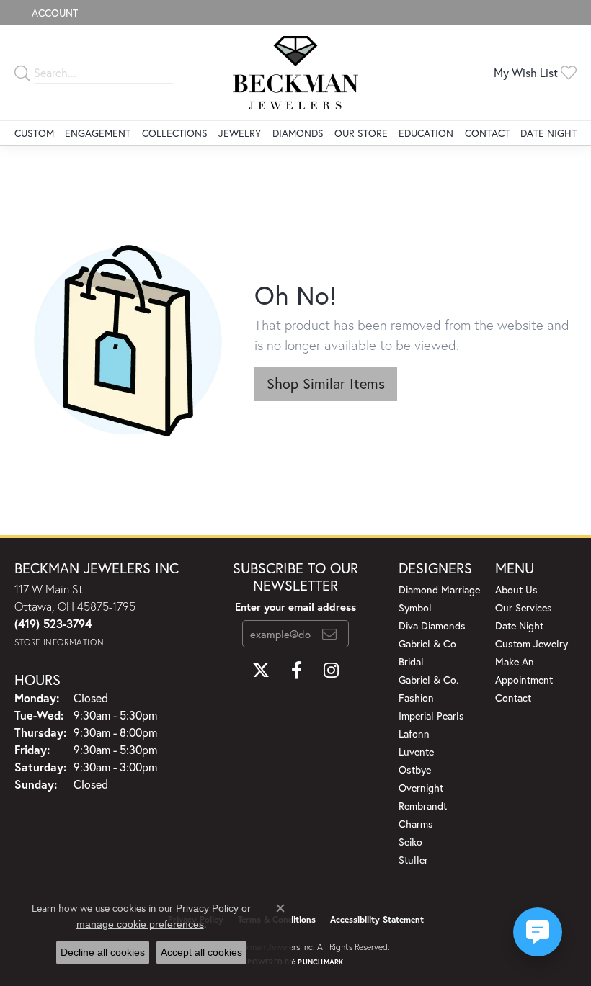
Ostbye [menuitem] (415, 769)
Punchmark (320, 962)
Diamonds (298, 133)
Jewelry (239, 133)
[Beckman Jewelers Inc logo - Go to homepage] (295, 72)
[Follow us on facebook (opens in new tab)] (296, 670)
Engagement (97, 133)
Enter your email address (295, 607)
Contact (487, 133)
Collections (175, 133)
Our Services (523, 607)
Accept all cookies (201, 952)
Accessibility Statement (377, 919)
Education (426, 133)
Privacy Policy (207, 908)
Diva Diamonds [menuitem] (432, 625)
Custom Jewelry (531, 643)
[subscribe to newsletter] (329, 634)
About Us (516, 589)
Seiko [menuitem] (410, 841)
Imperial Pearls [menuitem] (431, 715)
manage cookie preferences (140, 924)
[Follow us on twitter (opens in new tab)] (261, 670)
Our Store (361, 133)
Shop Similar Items (326, 383)
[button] (53, 12)
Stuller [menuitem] (413, 859)
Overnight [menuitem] (421, 787)
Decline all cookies (103, 952)
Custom (34, 133)
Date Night (548, 133)
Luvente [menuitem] (416, 751)
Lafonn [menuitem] (414, 733)
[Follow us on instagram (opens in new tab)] (331, 670)
